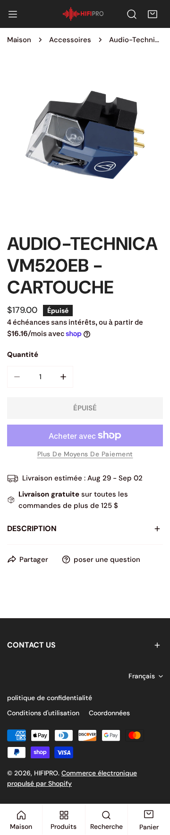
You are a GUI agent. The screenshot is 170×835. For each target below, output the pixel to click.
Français (141, 676)
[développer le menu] (12, 14)
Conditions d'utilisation (43, 713)
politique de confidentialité (49, 697)
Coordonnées (109, 713)
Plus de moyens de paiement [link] (85, 454)
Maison (19, 39)
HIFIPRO (46, 773)
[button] (152, 14)
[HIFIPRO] (83, 14)
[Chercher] (131, 14)
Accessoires (70, 39)
